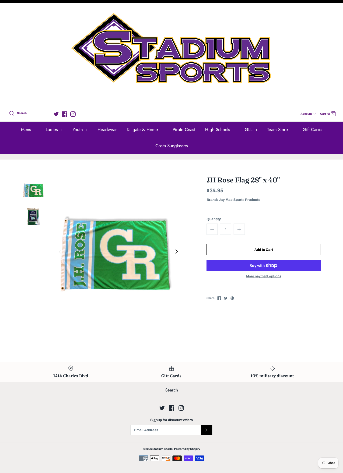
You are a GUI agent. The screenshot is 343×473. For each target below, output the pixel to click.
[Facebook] (64, 114)
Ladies (54, 129)
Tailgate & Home (145, 129)
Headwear (107, 129)
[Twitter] (56, 114)
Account (306, 113)
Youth (80, 129)
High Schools (220, 129)
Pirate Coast (184, 129)
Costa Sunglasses (171, 145)
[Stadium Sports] (171, 55)
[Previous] (60, 251)
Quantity (213, 219)
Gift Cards (312, 129)
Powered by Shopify (187, 449)
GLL (251, 129)
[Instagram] (73, 114)
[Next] (177, 251)
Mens (28, 129)
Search (171, 390)
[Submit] (206, 430)
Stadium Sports (162, 449)
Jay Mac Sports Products (239, 200)
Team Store (280, 129)
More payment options (263, 276)
